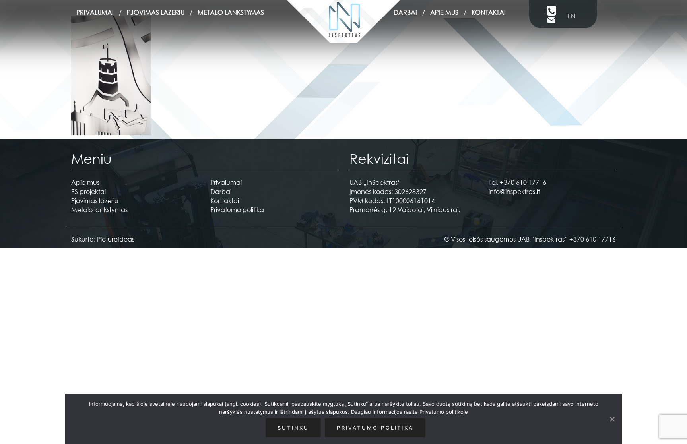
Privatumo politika (237, 210)
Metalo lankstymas (231, 12)
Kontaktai (489, 12)
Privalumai (95, 12)
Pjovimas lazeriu (155, 12)
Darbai (405, 12)
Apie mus (444, 12)
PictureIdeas (115, 239)
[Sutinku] (612, 419)
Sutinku (293, 428)
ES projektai (88, 191)
